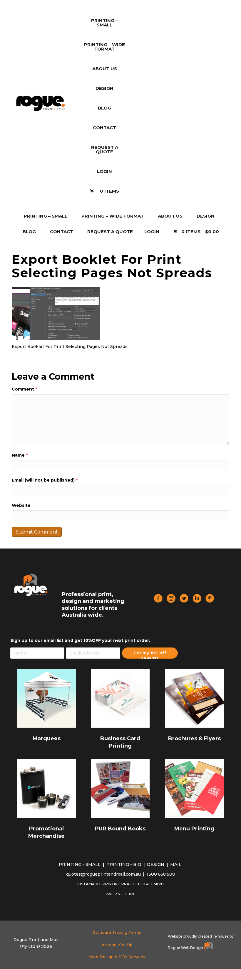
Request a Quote (104, 149)
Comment (24, 389)
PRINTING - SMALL (80, 864)
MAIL (176, 864)
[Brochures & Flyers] (194, 698)
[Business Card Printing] (120, 698)
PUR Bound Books (120, 828)
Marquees (47, 738)
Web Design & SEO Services (117, 956)
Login (104, 171)
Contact (104, 127)
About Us (104, 68)
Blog (104, 108)
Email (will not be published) (45, 480)
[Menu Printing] (194, 788)
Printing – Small (104, 23)
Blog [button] (29, 231)
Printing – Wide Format (104, 47)
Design (104, 88)
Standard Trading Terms (117, 932)
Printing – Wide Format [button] (112, 216)
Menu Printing (194, 828)
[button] (150, 653)
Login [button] (151, 231)
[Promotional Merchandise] (46, 788)
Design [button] (206, 216)
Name (20, 455)
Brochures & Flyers (194, 738)
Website (21, 505)
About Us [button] (170, 216)
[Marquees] (46, 698)
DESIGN (156, 864)
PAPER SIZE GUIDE (120, 894)
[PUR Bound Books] (120, 788)
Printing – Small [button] (45, 216)
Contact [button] (61, 231)
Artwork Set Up (117, 944)
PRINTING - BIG (124, 864)
